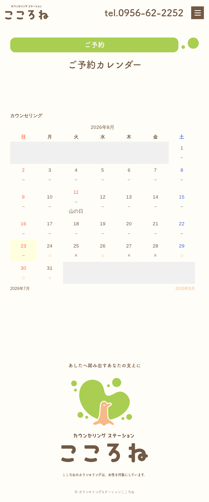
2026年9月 (185, 288)
